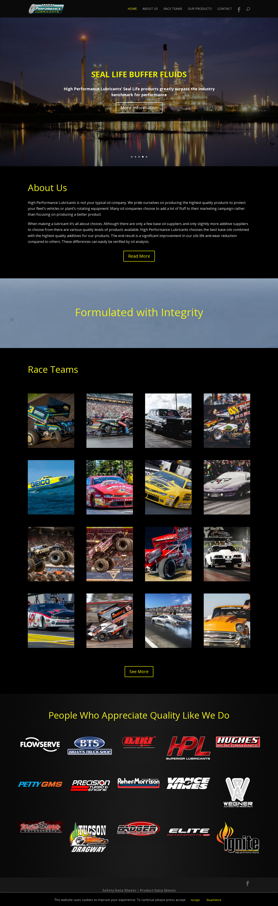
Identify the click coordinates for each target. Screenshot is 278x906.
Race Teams (173, 9)
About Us (150, 9)
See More (139, 671)
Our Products (200, 9)
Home (132, 9)
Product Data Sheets (158, 890)
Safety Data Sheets (119, 890)
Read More (139, 256)
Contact (224, 9)
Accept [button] (195, 900)
